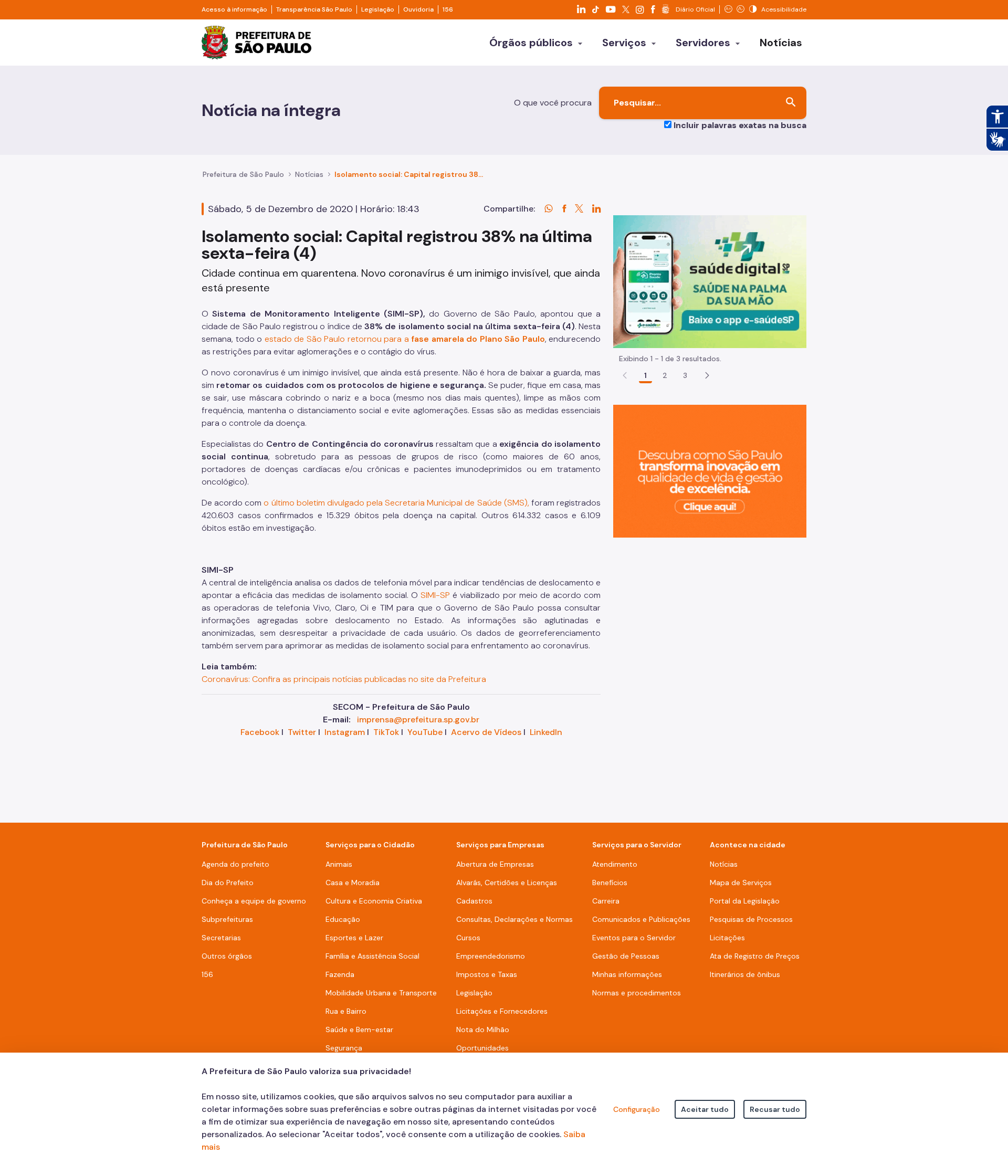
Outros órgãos (227, 956)
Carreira (606, 901)
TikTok (386, 732)
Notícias (309, 174)
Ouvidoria (418, 9)
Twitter (302, 732)
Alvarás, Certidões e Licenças (506, 882)
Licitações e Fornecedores (502, 1011)
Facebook (259, 732)
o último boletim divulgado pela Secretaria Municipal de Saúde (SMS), (396, 502)
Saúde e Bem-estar (359, 1029)
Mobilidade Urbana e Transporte (381, 992)
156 (448, 9)
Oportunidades (482, 1048)
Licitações (727, 937)
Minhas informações (627, 974)
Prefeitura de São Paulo (243, 174)
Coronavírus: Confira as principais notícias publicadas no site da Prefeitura (344, 679)
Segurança (344, 1048)
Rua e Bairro (346, 1011)
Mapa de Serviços (741, 882)
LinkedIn (546, 732)
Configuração (636, 1109)
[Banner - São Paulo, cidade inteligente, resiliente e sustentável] (709, 470)
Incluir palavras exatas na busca (740, 125)
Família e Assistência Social (372, 956)
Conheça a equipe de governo (254, 901)
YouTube (425, 732)
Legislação (377, 9)
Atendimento (614, 864)
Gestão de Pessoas (625, 956)
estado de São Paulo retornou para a (405, 338)
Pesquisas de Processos (751, 919)
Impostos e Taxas (486, 974)
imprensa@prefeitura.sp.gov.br (418, 719)
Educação (343, 919)
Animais (339, 864)
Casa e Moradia (353, 882)
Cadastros (474, 901)
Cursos (468, 937)
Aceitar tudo (705, 1109)
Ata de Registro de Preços (755, 956)
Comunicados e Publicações (641, 919)
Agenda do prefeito (235, 864)
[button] (707, 375)
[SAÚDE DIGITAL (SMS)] (709, 281)
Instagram (344, 732)
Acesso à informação (234, 9)
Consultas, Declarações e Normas (514, 919)
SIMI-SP (435, 595)
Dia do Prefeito (228, 882)
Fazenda (340, 974)
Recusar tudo (775, 1109)
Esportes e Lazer (354, 937)
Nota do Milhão (482, 1029)
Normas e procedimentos (636, 992)
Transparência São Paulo (314, 9)
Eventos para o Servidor (634, 937)
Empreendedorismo (490, 956)
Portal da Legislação (745, 901)
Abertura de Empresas (495, 864)
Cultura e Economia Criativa (374, 901)
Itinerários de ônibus (745, 974)
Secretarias (221, 937)
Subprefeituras (227, 919)
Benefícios (609, 882)
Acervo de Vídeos (486, 732)
